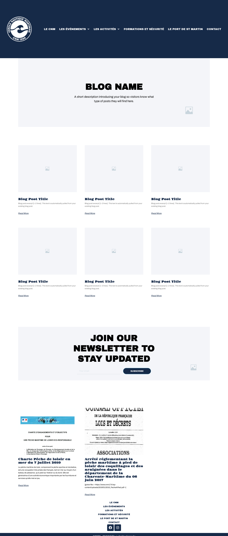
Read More (23, 213)
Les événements (72, 29)
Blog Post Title (33, 199)
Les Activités (105, 29)
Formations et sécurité (144, 29)
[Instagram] (117, 527)
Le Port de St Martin (185, 29)
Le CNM (49, 29)
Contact (214, 29)
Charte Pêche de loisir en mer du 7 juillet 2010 (44, 460)
